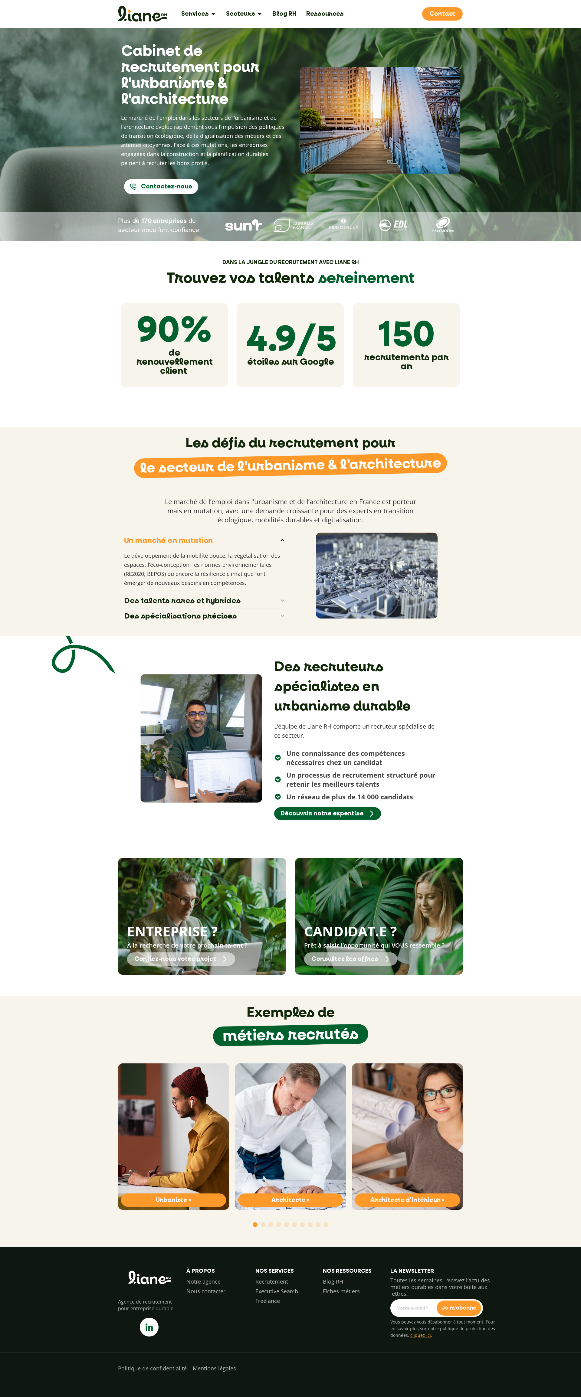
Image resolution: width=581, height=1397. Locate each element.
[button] (255, 1224)
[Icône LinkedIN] (149, 1327)
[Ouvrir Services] (213, 13)
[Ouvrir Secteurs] (260, 13)
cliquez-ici (420, 1335)
